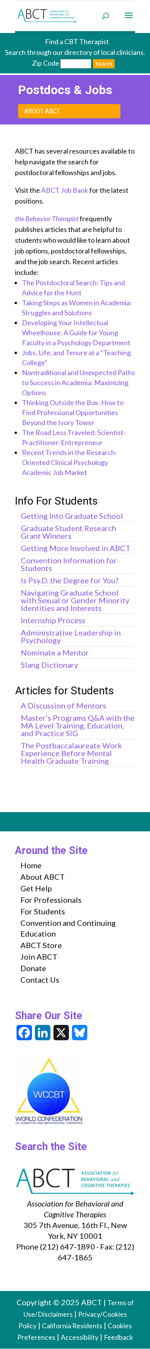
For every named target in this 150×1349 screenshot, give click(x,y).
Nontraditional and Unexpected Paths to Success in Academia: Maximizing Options (78, 382)
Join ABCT (38, 956)
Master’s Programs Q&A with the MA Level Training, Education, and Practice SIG (78, 725)
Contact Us (39, 979)
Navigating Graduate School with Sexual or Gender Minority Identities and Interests (75, 600)
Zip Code (45, 63)
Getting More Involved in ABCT (75, 548)
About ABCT (42, 111)
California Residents (72, 1326)
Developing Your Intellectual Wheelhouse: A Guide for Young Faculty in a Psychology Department (76, 332)
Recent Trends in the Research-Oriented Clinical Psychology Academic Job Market (69, 462)
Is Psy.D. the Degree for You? (69, 580)
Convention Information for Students (69, 564)
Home (31, 865)
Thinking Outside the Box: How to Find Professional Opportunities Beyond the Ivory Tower (72, 412)
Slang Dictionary (49, 664)
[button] (129, 20)
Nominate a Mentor (55, 652)
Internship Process (53, 620)
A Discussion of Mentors (63, 705)
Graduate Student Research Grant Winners (68, 531)
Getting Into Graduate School (72, 515)
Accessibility (79, 1337)
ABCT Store (41, 945)
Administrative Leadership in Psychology (71, 636)
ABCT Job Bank (64, 190)
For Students (42, 911)
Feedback (118, 1337)
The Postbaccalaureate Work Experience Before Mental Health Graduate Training (71, 753)
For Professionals (51, 899)
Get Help (36, 888)
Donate (33, 968)
